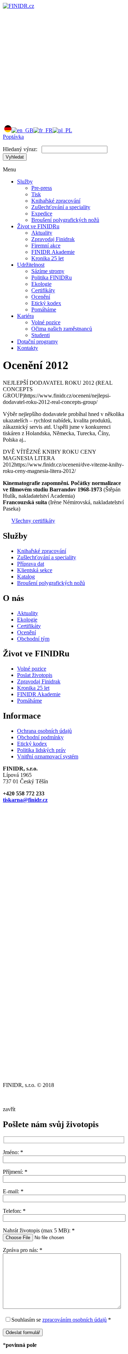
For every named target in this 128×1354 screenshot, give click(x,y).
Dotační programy (37, 341)
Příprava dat (30, 564)
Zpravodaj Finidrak (53, 239)
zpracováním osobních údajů (74, 1320)
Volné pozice (45, 322)
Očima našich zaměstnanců (61, 329)
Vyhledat (15, 157)
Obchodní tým (33, 639)
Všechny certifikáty (33, 521)
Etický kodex (46, 303)
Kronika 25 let (47, 258)
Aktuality (41, 233)
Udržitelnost (30, 265)
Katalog (26, 577)
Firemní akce (45, 245)
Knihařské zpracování (55, 201)
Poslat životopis (34, 675)
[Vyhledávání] (56, 115)
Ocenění (40, 297)
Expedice (41, 213)
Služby (25, 181)
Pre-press (41, 188)
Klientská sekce (34, 570)
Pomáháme (43, 309)
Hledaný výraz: (20, 149)
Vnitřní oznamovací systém (47, 756)
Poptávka (13, 137)
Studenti (40, 335)
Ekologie (41, 284)
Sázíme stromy (47, 271)
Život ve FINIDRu (38, 226)
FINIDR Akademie (53, 252)
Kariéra (25, 316)
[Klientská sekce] (56, 61)
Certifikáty (43, 290)
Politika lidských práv (41, 750)
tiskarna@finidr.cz (25, 800)
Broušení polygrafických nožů (65, 220)
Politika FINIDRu (51, 277)
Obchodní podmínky (40, 737)
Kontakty (27, 348)
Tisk (36, 194)
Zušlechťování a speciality (60, 207)
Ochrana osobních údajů (44, 731)
